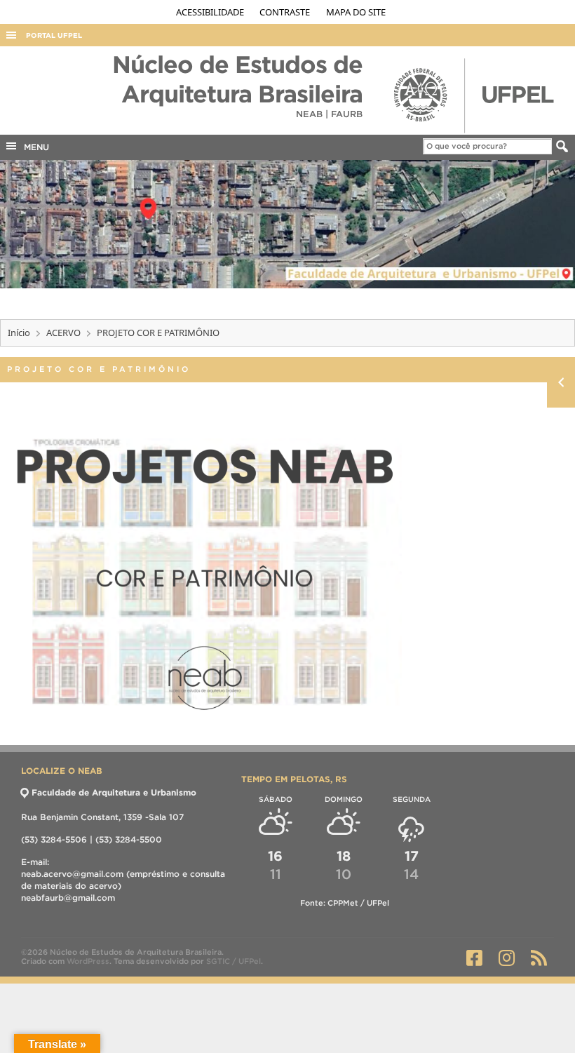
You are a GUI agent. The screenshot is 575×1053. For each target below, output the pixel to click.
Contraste (285, 12)
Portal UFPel (54, 35)
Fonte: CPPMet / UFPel (344, 903)
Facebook (474, 957)
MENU (33, 147)
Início (19, 332)
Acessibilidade (211, 12)
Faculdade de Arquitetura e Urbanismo (114, 792)
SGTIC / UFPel (233, 961)
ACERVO (63, 332)
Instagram (507, 957)
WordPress (88, 961)
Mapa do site (356, 12)
